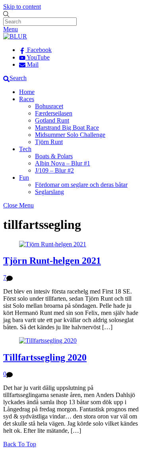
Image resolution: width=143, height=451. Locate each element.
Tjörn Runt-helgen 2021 (52, 260)
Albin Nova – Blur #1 (62, 163)
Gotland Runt (52, 120)
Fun (24, 177)
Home (27, 91)
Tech (25, 149)
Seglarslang (49, 191)
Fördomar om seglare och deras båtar (81, 184)
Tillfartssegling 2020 (45, 357)
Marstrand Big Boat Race (67, 127)
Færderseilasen (53, 113)
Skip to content (22, 6)
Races (26, 99)
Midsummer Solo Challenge (70, 134)
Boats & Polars (54, 156)
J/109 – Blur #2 (54, 170)
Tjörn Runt (49, 141)
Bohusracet (49, 106)
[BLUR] (15, 36)
